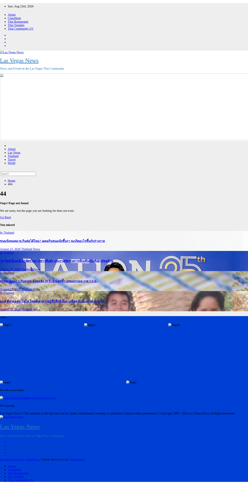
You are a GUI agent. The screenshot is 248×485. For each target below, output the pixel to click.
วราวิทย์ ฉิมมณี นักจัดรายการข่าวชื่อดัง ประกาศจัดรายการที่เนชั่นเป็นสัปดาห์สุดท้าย (56, 261)
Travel (12, 159)
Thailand (13, 156)
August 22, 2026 (10, 309)
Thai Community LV (21, 28)
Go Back (5, 217)
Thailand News (30, 249)
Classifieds (14, 18)
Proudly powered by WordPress (20, 459)
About (12, 14)
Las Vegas (14, 152)
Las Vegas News (19, 60)
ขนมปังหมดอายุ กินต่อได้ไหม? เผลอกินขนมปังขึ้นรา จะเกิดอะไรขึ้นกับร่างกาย (52, 241)
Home (11, 180)
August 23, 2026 (10, 249)
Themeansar (76, 459)
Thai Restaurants (18, 21)
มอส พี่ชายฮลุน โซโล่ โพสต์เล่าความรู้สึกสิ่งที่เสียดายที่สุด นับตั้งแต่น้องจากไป (52, 301)
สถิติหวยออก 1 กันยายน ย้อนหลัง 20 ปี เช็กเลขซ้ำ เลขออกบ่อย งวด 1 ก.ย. (48, 281)
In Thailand (7, 232)
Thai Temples (16, 25)
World (11, 163)
